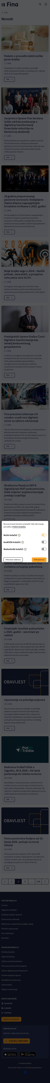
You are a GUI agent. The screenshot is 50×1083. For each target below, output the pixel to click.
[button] (19, 535)
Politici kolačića (19, 526)
